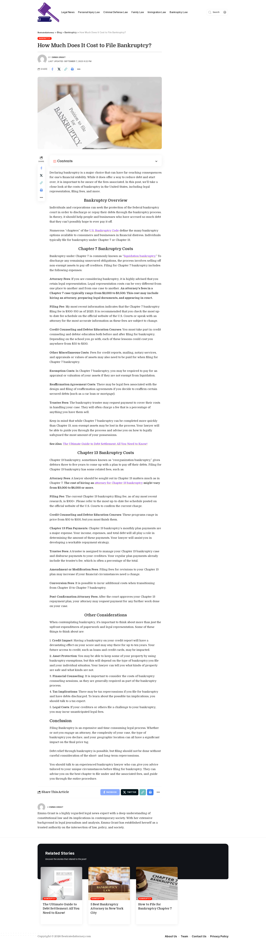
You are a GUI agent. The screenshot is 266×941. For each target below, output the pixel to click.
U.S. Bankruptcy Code (104, 230)
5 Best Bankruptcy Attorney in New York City (107, 909)
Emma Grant (59, 57)
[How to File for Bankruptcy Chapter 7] (157, 883)
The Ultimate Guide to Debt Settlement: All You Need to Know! (105, 443)
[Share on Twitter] (59, 69)
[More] (79, 69)
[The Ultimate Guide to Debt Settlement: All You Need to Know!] (61, 883)
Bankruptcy (44, 38)
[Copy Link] (65, 69)
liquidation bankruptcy (139, 256)
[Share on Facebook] (52, 69)
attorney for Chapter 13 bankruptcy (119, 482)
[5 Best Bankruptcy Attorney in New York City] (109, 883)
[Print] (72, 69)
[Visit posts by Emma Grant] (41, 807)
